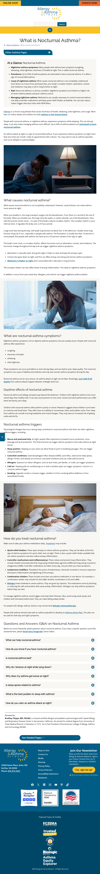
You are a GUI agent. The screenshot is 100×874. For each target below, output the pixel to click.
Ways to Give (43, 750)
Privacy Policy (44, 766)
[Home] (4, 45)
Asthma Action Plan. (74, 612)
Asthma (7, 111)
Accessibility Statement (48, 774)
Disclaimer (42, 777)
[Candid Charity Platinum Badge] (50, 797)
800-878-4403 (14, 771)
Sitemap (41, 762)
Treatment (50, 543)
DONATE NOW (89, 2)
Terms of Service (45, 770)
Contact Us (43, 754)
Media (41, 758)
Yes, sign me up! (83, 769)
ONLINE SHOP (10, 2)
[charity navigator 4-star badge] (29, 797)
